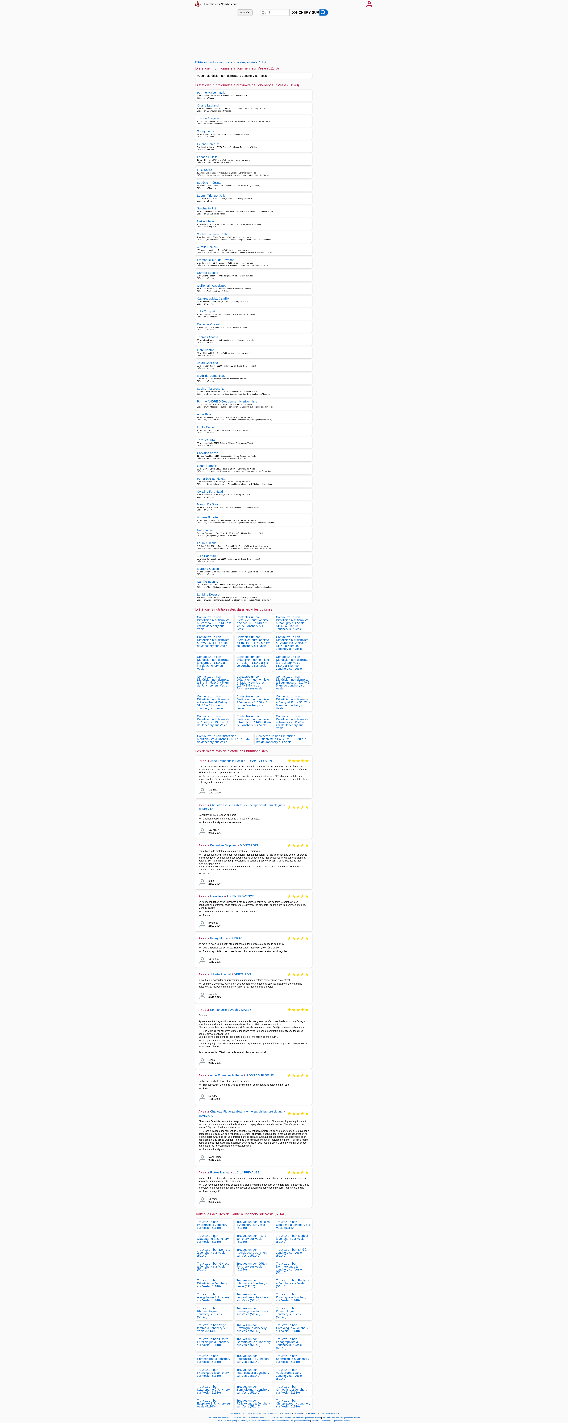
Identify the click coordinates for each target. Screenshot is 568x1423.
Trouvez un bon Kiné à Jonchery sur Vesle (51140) (291, 1252)
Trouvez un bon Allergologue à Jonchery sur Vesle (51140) (213, 1297)
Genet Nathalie (207, 466)
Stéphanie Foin (207, 208)
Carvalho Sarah (207, 453)
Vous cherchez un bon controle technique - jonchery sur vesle (284, 1421)
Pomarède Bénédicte (211, 478)
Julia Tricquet (206, 311)
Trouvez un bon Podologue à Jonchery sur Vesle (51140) (291, 1297)
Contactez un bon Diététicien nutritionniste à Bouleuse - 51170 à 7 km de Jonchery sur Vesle (281, 739)
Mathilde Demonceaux (212, 376)
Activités (245, 12)
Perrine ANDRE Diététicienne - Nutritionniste (227, 401)
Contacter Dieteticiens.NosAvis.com (262, 1413)
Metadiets (216, 896)
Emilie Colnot (206, 427)
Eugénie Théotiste (209, 182)
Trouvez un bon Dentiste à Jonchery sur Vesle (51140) (213, 1252)
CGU (306, 1413)
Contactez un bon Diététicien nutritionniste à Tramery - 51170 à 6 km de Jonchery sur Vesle (292, 722)
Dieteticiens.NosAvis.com (221, 4)
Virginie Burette (207, 517)
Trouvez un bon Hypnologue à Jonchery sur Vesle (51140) (213, 1372)
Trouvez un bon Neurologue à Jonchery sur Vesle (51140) (252, 1311)
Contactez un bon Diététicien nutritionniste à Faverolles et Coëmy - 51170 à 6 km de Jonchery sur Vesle (213, 702)
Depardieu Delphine (223, 845)
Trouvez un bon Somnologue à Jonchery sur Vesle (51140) (253, 1389)
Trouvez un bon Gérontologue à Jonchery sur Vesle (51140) (254, 1342)
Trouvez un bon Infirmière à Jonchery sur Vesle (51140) (254, 1283)
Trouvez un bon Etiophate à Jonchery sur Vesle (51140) (214, 1403)
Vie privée (297, 1413)
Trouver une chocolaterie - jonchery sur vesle (330, 1421)
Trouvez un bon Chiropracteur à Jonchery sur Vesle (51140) (293, 1403)
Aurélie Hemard (207, 247)
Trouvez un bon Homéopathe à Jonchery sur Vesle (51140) (213, 1358)
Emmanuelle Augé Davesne (215, 260)
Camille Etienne (207, 273)
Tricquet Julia (206, 440)
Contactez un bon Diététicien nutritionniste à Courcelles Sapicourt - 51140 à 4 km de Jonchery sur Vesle (292, 642)
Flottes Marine (219, 1172)
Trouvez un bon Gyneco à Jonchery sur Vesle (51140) (213, 1266)
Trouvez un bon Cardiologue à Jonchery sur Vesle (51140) (292, 1328)
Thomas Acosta (207, 337)
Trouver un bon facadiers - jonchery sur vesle (227, 1418)
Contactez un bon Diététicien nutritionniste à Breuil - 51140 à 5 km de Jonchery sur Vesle (213, 681)
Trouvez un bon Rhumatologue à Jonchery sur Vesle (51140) (210, 1313)
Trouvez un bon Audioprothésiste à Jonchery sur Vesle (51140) (289, 1374)
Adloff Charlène (207, 363)
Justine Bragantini (209, 118)
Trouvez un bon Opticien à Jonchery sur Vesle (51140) (253, 1224)
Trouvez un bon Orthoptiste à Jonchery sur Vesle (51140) (291, 1389)
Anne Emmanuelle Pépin (226, 761)
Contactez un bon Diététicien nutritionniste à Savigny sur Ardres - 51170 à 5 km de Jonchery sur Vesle (253, 682)
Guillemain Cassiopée (211, 285)
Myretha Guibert (208, 569)
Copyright (313, 1413)
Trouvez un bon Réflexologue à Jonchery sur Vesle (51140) (253, 1403)
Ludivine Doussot (208, 594)
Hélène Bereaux (208, 144)
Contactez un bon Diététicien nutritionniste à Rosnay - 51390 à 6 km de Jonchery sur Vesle (214, 721)
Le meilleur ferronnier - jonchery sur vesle (265, 1418)
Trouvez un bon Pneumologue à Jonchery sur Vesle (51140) (289, 1313)
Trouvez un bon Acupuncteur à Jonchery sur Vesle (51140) (253, 1358)
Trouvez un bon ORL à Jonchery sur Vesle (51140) (252, 1266)
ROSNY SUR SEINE (260, 761)
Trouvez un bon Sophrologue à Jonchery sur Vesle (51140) (292, 1358)
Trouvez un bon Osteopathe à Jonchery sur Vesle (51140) (213, 1238)
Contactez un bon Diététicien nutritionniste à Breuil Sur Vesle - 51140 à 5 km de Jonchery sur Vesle (292, 662)
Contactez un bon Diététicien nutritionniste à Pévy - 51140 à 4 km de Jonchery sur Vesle (213, 641)
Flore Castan (205, 350)
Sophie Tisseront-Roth (212, 388)
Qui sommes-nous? (237, 1413)
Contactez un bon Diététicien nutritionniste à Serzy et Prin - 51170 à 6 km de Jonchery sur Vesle (293, 702)
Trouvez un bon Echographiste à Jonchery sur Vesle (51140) (289, 1343)
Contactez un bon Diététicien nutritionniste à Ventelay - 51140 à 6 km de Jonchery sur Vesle (253, 702)
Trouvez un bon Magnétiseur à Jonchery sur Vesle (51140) (253, 1372)
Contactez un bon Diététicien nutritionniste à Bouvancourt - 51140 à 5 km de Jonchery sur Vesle (292, 682)
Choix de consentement (329, 1413)
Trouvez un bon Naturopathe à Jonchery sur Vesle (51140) (213, 1389)
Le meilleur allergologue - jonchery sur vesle (237, 1421)
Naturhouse (205, 530)
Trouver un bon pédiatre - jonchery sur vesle (341, 1418)
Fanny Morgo (219, 938)
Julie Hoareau (206, 556)
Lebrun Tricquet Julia (211, 195)
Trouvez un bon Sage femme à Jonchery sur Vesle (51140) (212, 1328)
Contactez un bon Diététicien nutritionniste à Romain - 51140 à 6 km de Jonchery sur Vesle (254, 721)
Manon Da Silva (207, 504)
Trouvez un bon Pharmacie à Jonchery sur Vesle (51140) (212, 1224)
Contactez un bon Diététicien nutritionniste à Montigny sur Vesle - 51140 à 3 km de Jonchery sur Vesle (292, 623)
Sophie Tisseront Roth (212, 234)
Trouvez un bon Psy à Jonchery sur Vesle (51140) (251, 1238)
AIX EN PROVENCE (240, 896)
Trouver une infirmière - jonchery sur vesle (303, 1418)
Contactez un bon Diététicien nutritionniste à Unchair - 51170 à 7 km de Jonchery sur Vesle (223, 739)
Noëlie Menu (205, 221)
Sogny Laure (205, 131)
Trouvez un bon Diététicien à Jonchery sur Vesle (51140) (212, 1283)
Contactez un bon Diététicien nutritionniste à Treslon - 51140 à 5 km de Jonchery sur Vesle (254, 661)
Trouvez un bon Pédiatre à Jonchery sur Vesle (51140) (292, 1283)
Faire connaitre (285, 1413)
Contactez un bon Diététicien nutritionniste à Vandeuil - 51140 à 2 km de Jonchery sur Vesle (253, 623)
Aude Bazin (204, 414)
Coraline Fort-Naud (210, 491)
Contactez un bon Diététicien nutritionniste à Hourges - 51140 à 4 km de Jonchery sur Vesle (213, 662)
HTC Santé (204, 170)
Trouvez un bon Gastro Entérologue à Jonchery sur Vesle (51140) (213, 1342)
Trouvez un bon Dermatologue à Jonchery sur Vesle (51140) (289, 1268)
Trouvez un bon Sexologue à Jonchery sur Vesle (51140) (252, 1328)
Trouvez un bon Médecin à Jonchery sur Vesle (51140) (292, 1238)
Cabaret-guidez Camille (213, 298)
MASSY (246, 1009)
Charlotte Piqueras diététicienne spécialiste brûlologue (246, 805)
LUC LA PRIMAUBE (246, 1172)
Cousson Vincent (208, 324)
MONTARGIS (249, 845)
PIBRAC (236, 938)
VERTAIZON (242, 974)
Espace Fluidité (207, 157)
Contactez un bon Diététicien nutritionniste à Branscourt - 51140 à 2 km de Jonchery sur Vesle (214, 623)
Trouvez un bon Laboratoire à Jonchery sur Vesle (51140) (252, 1297)
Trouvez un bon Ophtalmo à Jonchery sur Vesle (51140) (293, 1224)
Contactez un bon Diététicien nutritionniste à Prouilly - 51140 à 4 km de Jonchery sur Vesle (253, 641)
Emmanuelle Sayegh (224, 1009)
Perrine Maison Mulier (212, 92)
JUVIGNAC (206, 809)
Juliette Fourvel (220, 974)
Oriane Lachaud (208, 105)
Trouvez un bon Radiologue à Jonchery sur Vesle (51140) (252, 1252)
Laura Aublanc (206, 543)
